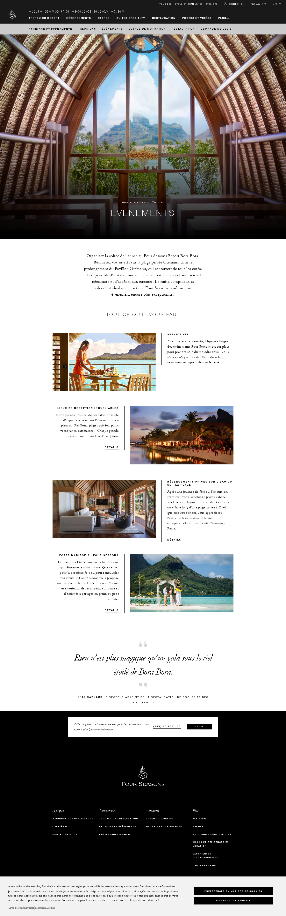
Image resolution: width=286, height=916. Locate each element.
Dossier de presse (160, 818)
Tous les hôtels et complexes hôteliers (189, 4)
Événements (112, 29)
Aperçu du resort (44, 17)
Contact (199, 726)
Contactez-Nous (65, 834)
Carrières (60, 826)
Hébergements (78, 17)
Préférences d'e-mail (115, 834)
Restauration (163, 17)
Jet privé (200, 818)
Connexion (237, 4)
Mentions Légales (45, 908)
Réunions (88, 29)
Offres (104, 17)
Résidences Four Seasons (212, 834)
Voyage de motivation (147, 29)
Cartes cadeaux (205, 865)
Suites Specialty (131, 17)
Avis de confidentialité (21, 908)
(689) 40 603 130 (167, 726)
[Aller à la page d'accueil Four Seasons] (12, 14)
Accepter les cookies (233, 900)
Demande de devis (216, 29)
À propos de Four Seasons (73, 818)
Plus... (223, 17)
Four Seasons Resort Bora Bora (77, 11)
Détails (112, 447)
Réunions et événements (50, 29)
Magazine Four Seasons (164, 826)
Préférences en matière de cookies (233, 891)
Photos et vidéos (197, 17)
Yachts (198, 826)
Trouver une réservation (118, 818)
